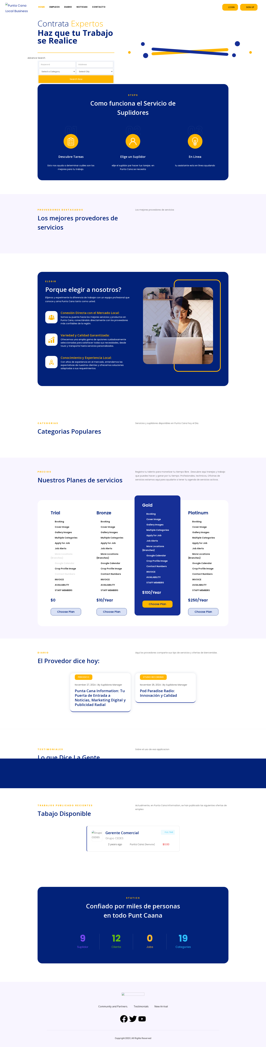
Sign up (250, 7)
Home (41, 6)
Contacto (98, 6)
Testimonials (141, 1006)
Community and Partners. (113, 1006)
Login (231, 7)
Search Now (76, 79)
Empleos (54, 6)
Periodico (83, 677)
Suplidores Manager (111, 684)
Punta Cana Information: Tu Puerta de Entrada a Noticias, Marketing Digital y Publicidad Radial (100, 697)
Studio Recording (153, 677)
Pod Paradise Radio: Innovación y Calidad (158, 693)
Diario (68, 6)
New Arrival (161, 1006)
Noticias (82, 6)
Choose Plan (66, 612)
